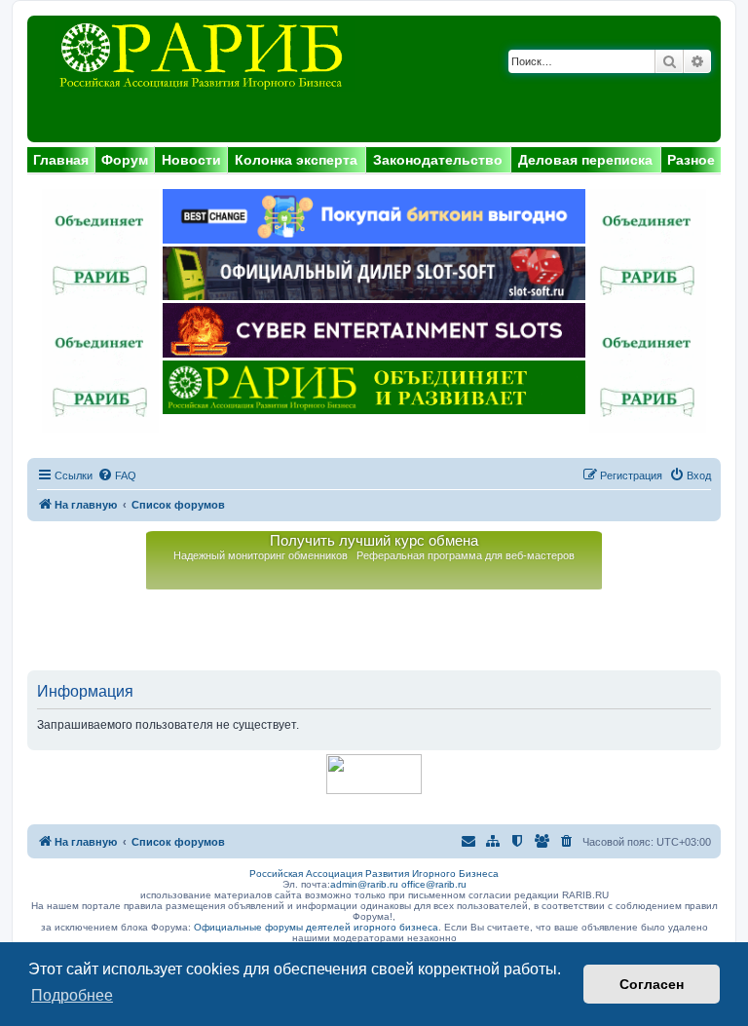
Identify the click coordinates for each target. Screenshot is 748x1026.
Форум (124, 160)
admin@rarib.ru (364, 884)
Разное (691, 160)
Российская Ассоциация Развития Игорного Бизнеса (374, 873)
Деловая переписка (585, 160)
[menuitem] (116, 475)
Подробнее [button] (72, 995)
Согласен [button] (651, 984)
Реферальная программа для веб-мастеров (465, 555)
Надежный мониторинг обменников (260, 555)
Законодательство (438, 160)
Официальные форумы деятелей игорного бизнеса (316, 927)
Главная (61, 160)
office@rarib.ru (434, 884)
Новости (191, 160)
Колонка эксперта (296, 160)
